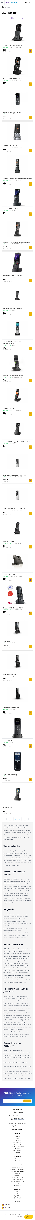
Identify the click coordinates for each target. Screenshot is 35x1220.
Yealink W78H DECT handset (12, 308)
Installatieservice (17, 1179)
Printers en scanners (17, 1146)
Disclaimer (17, 1175)
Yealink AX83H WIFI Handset (12, 209)
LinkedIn (7, 1207)
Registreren (17, 1192)
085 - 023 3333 (18, 1129)
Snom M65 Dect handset (11, 708)
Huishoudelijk (17, 1150)
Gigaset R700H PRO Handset (12, 79)
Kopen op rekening (17, 1165)
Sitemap (17, 1173)
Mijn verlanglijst (17, 1198)
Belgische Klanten (17, 1167)
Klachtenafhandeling (17, 1181)
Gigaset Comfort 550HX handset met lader (17, 178)
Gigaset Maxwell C (9, 575)
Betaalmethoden (17, 1163)
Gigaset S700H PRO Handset (12, 46)
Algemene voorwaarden (17, 1171)
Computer (17, 1148)
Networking (17, 1140)
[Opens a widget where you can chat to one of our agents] (28, 1217)
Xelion (17, 1183)
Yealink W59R (7, 807)
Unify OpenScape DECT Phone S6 (14, 508)
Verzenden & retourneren (17, 1169)
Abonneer (27, 1101)
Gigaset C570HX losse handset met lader (16, 242)
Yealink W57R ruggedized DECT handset (16, 442)
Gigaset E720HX (8, 408)
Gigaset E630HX (8, 541)
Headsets (17, 1136)
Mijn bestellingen (17, 1194)
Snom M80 (6, 641)
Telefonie (17, 1138)
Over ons (17, 1159)
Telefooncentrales (17, 1142)
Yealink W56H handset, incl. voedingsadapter (12, 342)
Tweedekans (17, 1152)
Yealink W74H (7, 741)
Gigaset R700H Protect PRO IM (13, 608)
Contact (17, 1161)
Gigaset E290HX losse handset (13, 375)
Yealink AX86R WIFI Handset (12, 275)
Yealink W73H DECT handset (12, 112)
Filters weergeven (18, 18)
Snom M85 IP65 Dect (10, 674)
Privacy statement (17, 1177)
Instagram (8, 1204)
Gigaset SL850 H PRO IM (11, 145)
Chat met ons (19, 1126)
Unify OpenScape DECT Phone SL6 (14, 475)
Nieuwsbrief (17, 1185)
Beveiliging (17, 1144)
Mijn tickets (17, 1196)
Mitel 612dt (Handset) (10, 774)
